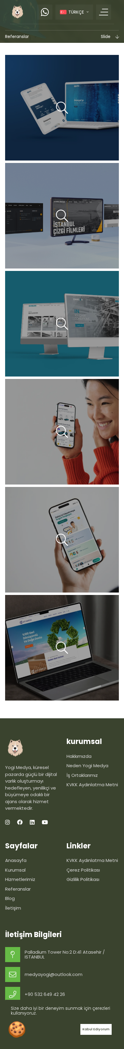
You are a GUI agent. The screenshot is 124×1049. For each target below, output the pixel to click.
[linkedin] (32, 822)
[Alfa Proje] (62, 108)
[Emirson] (62, 324)
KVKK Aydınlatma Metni (92, 860)
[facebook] (20, 822)
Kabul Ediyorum (96, 1029)
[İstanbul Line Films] (62, 216)
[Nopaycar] (62, 432)
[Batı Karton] (62, 648)
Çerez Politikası (83, 870)
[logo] (17, 12)
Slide (105, 36)
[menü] (103, 12)
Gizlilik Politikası (83, 879)
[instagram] (7, 822)
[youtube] (45, 822)
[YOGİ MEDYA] (31, 748)
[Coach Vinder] (62, 540)
